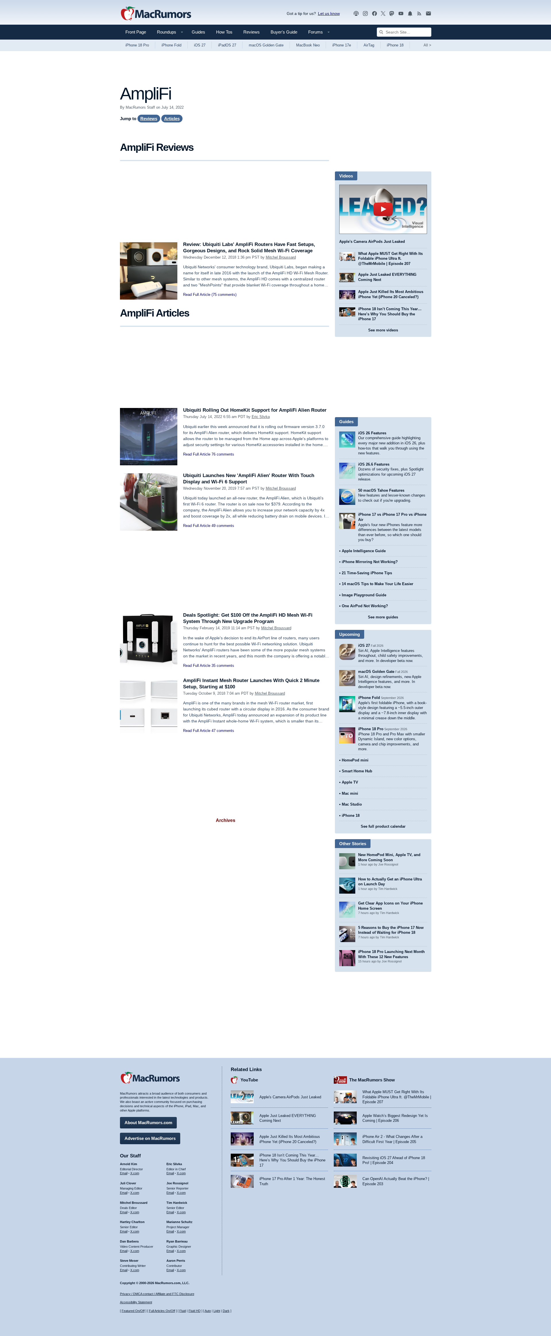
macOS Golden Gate (266, 45)
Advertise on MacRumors (150, 1138)
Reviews (251, 32)
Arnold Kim (128, 1164)
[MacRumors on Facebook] (374, 14)
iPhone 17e (341, 45)
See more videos (383, 330)
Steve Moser (129, 1260)
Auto (208, 1310)
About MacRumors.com (148, 1122)
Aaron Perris (175, 1260)
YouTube (249, 1079)
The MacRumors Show (372, 1079)
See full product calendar (383, 826)
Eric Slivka (261, 417)
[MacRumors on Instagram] (365, 14)
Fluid (182, 1310)
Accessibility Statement (136, 1302)
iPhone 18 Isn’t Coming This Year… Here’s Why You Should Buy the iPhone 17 (390, 314)
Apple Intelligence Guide (364, 551)
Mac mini (350, 793)
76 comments (223, 454)
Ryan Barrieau (177, 1241)
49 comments (223, 526)
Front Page (135, 32)
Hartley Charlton (132, 1222)
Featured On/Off (133, 1310)
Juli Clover (128, 1183)
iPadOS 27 (227, 45)
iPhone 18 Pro (137, 45)
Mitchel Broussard (281, 257)
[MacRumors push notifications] (410, 14)
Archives (225, 820)
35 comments (223, 665)
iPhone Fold (171, 45)
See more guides (383, 617)
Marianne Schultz (179, 1222)
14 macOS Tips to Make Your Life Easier (377, 584)
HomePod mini (355, 760)
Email (123, 1173)
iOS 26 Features (372, 433)
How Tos (224, 32)
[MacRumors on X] (383, 14)
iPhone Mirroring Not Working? (370, 562)
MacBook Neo (308, 45)
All (427, 45)
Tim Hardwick (176, 1202)
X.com (134, 1173)
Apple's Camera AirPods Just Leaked (372, 241)
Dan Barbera (129, 1241)
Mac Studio (352, 804)
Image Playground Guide (364, 595)
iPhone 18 (395, 45)
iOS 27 (199, 45)
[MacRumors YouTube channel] (401, 14)
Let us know (329, 13)
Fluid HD (195, 1310)
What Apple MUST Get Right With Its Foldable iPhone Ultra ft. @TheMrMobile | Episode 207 (390, 258)
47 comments (223, 730)
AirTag (369, 45)
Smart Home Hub (357, 771)
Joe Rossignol (177, 1183)
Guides (198, 32)
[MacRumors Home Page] (156, 14)
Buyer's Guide (284, 32)
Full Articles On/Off (162, 1310)
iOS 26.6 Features (373, 464)
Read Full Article (196, 294)
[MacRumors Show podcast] (356, 14)
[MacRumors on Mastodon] (392, 14)
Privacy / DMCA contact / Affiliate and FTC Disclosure (157, 1294)
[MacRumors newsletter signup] (428, 14)
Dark (226, 1310)
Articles (172, 118)
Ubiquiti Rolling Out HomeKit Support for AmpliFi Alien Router (255, 410)
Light (217, 1310)
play (383, 209)
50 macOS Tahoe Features (381, 490)
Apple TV (350, 782)
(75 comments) (224, 294)
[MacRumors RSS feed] (419, 14)
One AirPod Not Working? (365, 606)
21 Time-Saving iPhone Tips (367, 573)
